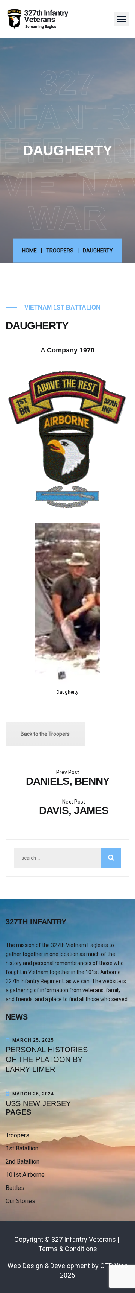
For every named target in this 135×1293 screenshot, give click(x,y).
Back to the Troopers (45, 734)
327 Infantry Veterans (83, 1239)
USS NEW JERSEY (38, 1103)
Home (29, 250)
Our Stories (20, 1201)
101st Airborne (25, 1174)
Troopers (60, 250)
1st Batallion (22, 1148)
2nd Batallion (22, 1161)
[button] (121, 19)
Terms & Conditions (67, 1249)
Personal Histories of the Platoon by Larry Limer (47, 1059)
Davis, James (73, 810)
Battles (15, 1187)
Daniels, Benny (68, 781)
